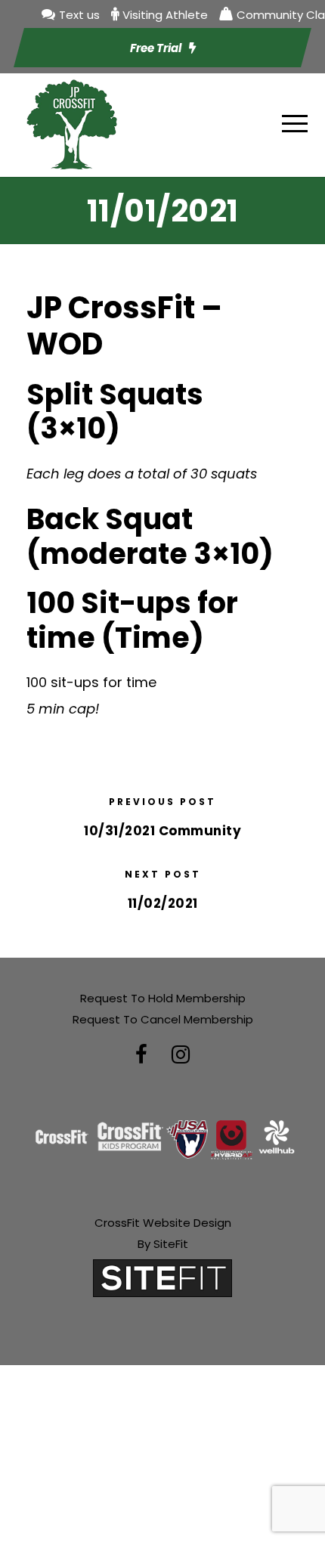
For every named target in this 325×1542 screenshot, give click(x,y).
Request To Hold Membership (163, 998)
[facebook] (141, 1055)
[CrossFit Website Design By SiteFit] (162, 1277)
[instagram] (181, 1055)
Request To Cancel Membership (163, 1019)
